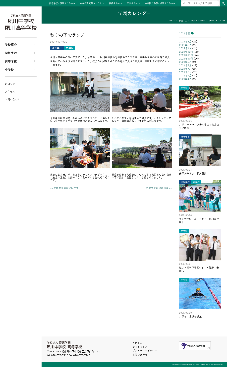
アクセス (137, 342)
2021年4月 (185, 79)
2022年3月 (185, 41)
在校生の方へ (115, 3)
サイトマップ (139, 346)
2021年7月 (185, 68)
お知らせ (10, 84)
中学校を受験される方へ (92, 3)
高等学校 (11, 61)
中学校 (9, 69)
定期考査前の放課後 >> (159, 187)
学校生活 (11, 53)
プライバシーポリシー (144, 350)
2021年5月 (185, 75)
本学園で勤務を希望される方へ (160, 3)
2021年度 (184, 33)
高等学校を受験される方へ (62, 3)
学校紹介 (11, 44)
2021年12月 (186, 52)
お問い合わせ (139, 354)
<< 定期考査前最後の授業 (64, 187)
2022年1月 (185, 48)
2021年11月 (186, 55)
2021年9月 (185, 62)
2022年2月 (185, 45)
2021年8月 (185, 65)
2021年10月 (186, 58)
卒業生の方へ (133, 3)
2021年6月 (185, 72)
